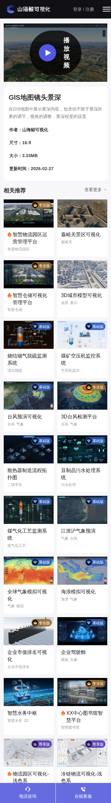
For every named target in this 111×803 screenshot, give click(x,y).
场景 (64, 303)
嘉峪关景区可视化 (81, 234)
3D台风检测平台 (79, 416)
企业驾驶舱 (73, 652)
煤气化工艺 (16, 545)
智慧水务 (14, 720)
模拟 (20, 606)
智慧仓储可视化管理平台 (30, 299)
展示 (73, 303)
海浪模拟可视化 (78, 591)
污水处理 (68, 485)
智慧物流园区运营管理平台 (30, 238)
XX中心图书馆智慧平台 (84, 716)
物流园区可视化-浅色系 (31, 777)
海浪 (64, 599)
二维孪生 (14, 485)
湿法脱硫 (14, 370)
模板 (64, 660)
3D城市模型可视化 (81, 295)
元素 (73, 660)
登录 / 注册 (83, 9)
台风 (11, 424)
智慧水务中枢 (22, 713)
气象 (20, 424)
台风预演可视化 (24, 416)
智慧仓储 (14, 309)
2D (26, 720)
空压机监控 (70, 370)
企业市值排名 (18, 667)
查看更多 (93, 189)
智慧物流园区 (18, 249)
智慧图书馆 (70, 727)
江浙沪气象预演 (78, 530)
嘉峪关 (66, 242)
